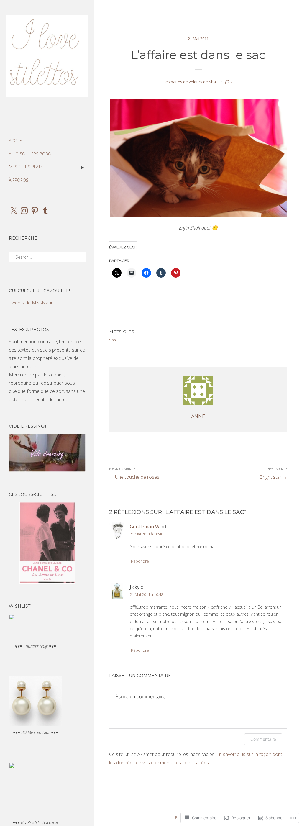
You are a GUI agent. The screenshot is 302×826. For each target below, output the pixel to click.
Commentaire (263, 739)
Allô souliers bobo (30, 154)
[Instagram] (24, 210)
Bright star (273, 473)
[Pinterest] (35, 210)
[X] (13, 210)
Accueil (17, 140)
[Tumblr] (45, 210)
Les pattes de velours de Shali (191, 81)
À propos (18, 180)
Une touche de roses (134, 473)
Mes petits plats (26, 167)
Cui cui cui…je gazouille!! (40, 291)
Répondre (140, 561)
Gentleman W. (145, 526)
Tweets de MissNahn (31, 302)
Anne (198, 416)
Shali (113, 339)
